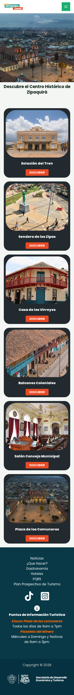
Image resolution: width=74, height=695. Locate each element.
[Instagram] (45, 596)
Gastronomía (37, 568)
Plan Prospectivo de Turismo (37, 584)
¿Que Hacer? (37, 563)
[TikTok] (29, 596)
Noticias (37, 558)
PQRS (37, 579)
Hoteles (37, 573)
